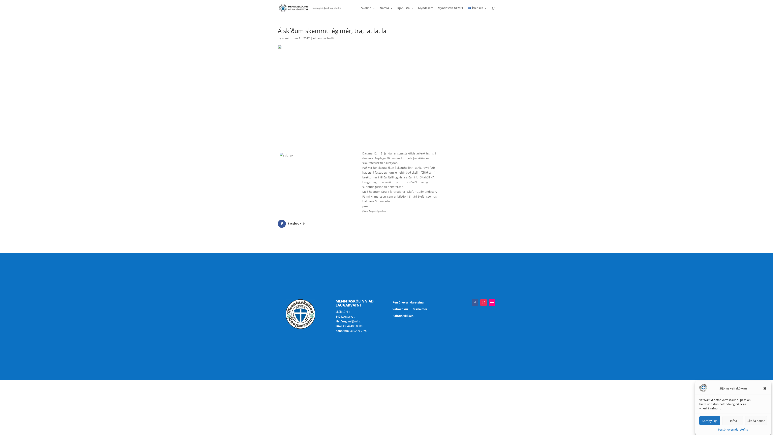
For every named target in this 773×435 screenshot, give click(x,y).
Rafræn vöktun (403, 316)
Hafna (733, 421)
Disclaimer (420, 309)
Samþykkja (709, 421)
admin (286, 38)
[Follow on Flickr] (492, 302)
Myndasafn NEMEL (451, 8)
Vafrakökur (400, 309)
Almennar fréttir (324, 38)
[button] (765, 388)
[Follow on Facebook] (475, 302)
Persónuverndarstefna (733, 429)
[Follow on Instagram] (483, 302)
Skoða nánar (756, 421)
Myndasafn (425, 8)
